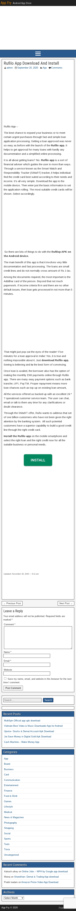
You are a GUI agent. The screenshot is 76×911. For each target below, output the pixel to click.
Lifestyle (8, 806)
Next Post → (66, 603)
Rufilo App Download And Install (31, 63)
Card (6, 774)
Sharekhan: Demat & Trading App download (36, 876)
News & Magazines (14, 817)
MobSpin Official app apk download (22, 720)
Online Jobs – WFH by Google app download (45, 871)
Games (7, 801)
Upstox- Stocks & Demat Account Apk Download (29, 731)
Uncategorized (11, 855)
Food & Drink (10, 796)
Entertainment (11, 785)
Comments (56, 67)
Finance (8, 790)
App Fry (6, 3)
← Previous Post (12, 603)
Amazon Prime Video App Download (39, 882)
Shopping (9, 828)
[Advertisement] (38, 97)
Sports (7, 838)
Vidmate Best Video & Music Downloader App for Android (33, 726)
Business (9, 769)
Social (7, 833)
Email (7, 661)
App (45, 67)
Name (7, 652)
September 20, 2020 (27, 67)
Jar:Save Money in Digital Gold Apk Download (27, 736)
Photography (10, 822)
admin (10, 67)
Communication (12, 780)
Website (8, 669)
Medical (8, 812)
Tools (7, 844)
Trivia (7, 849)
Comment (9, 624)
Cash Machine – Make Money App (21, 742)
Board (7, 764)
